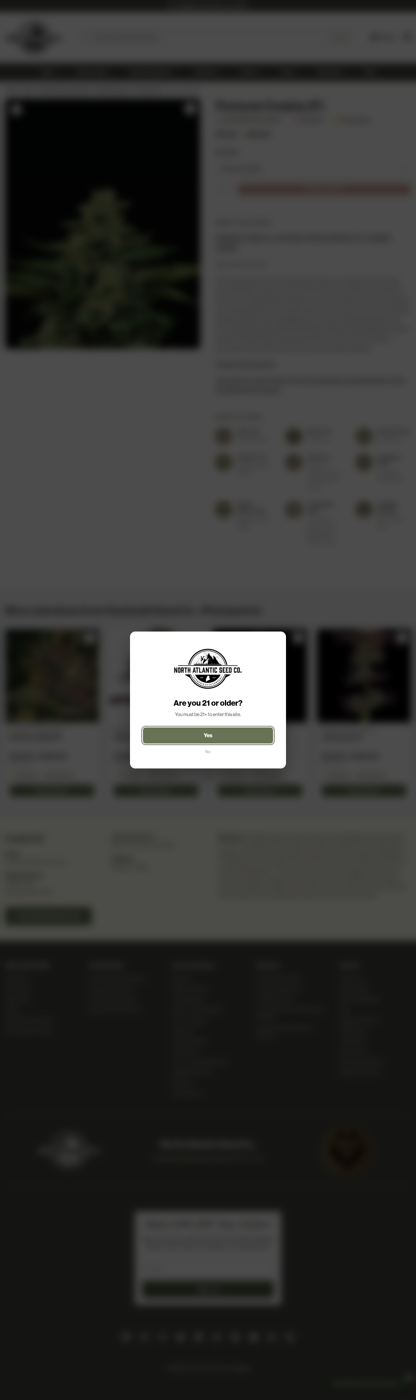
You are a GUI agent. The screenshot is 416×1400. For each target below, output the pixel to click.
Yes (208, 735)
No (208, 751)
